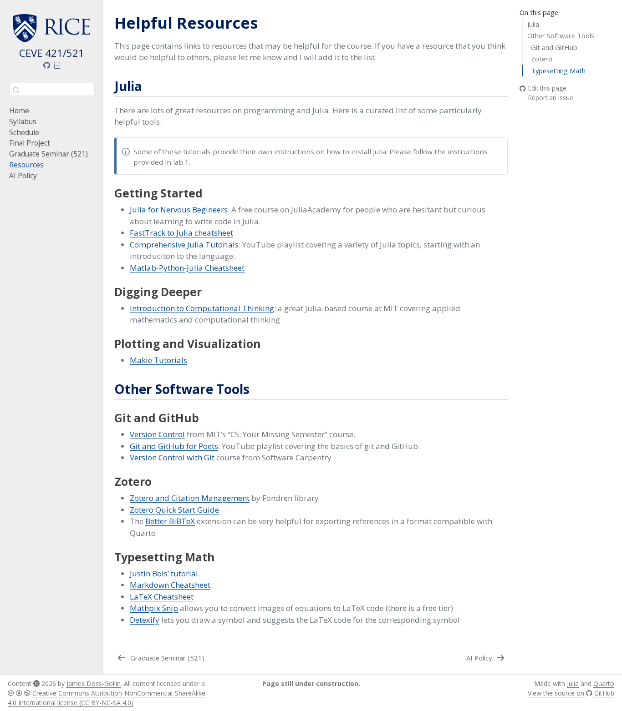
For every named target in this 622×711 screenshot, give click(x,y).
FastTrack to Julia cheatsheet (181, 232)
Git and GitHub (554, 47)
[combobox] (52, 89)
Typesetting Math (558, 70)
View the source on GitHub (571, 693)
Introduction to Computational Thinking (202, 308)
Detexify (144, 620)
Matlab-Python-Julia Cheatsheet (187, 267)
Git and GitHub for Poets (174, 446)
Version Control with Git (172, 457)
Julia (533, 24)
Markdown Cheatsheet (170, 585)
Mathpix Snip (154, 608)
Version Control (157, 434)
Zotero (541, 58)
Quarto (603, 683)
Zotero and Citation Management (190, 498)
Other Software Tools (560, 35)
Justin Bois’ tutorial (164, 573)
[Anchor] (151, 85)
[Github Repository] (46, 65)
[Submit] (16, 89)
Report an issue (550, 97)
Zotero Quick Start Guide (174, 509)
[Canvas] (57, 65)
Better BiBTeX (170, 521)
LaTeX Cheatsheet (162, 596)
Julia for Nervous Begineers (179, 209)
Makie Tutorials (158, 360)
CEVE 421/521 (51, 53)
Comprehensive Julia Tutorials (184, 244)
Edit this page (547, 88)
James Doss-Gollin (93, 683)
